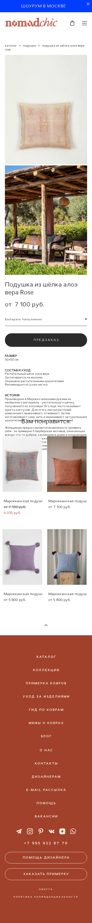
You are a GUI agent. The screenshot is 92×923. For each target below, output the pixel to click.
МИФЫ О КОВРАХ (46, 723)
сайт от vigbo (46, 911)
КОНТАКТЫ (46, 763)
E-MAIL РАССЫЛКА (46, 790)
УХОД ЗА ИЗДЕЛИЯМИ (46, 696)
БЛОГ (46, 736)
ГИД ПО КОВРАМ (46, 710)
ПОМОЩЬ (46, 803)
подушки (29, 46)
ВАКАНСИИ (46, 816)
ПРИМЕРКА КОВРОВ (46, 683)
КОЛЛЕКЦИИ (46, 670)
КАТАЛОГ (46, 657)
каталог (11, 46)
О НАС (46, 750)
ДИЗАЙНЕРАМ (46, 777)
